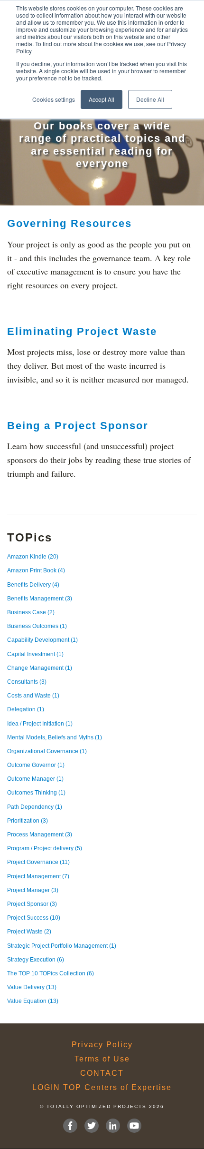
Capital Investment (35, 654)
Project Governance (38, 862)
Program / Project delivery (44, 848)
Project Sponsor (32, 904)
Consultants (26, 681)
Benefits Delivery (33, 584)
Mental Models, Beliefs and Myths (54, 737)
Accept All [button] (101, 99)
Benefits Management (39, 598)
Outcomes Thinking (36, 792)
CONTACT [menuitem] (102, 1073)
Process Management (39, 834)
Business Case (31, 612)
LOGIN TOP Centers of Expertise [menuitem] (102, 1087)
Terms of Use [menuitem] (102, 1059)
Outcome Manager (35, 779)
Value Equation (32, 1001)
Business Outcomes (37, 626)
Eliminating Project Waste (82, 331)
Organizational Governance (47, 751)
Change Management (39, 668)
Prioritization (27, 820)
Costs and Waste (33, 695)
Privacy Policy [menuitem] (102, 1044)
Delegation (25, 709)
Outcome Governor (36, 765)
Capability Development (42, 640)
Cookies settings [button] (53, 99)
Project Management (38, 876)
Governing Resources (69, 223)
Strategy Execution (35, 959)
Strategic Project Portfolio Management (61, 946)
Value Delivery (31, 987)
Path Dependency (34, 807)
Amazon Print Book (36, 570)
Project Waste (29, 931)
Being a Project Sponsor (77, 426)
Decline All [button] (150, 99)
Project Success (33, 917)
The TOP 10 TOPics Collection (50, 973)
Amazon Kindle (32, 556)
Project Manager (32, 890)
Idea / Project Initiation (40, 723)
